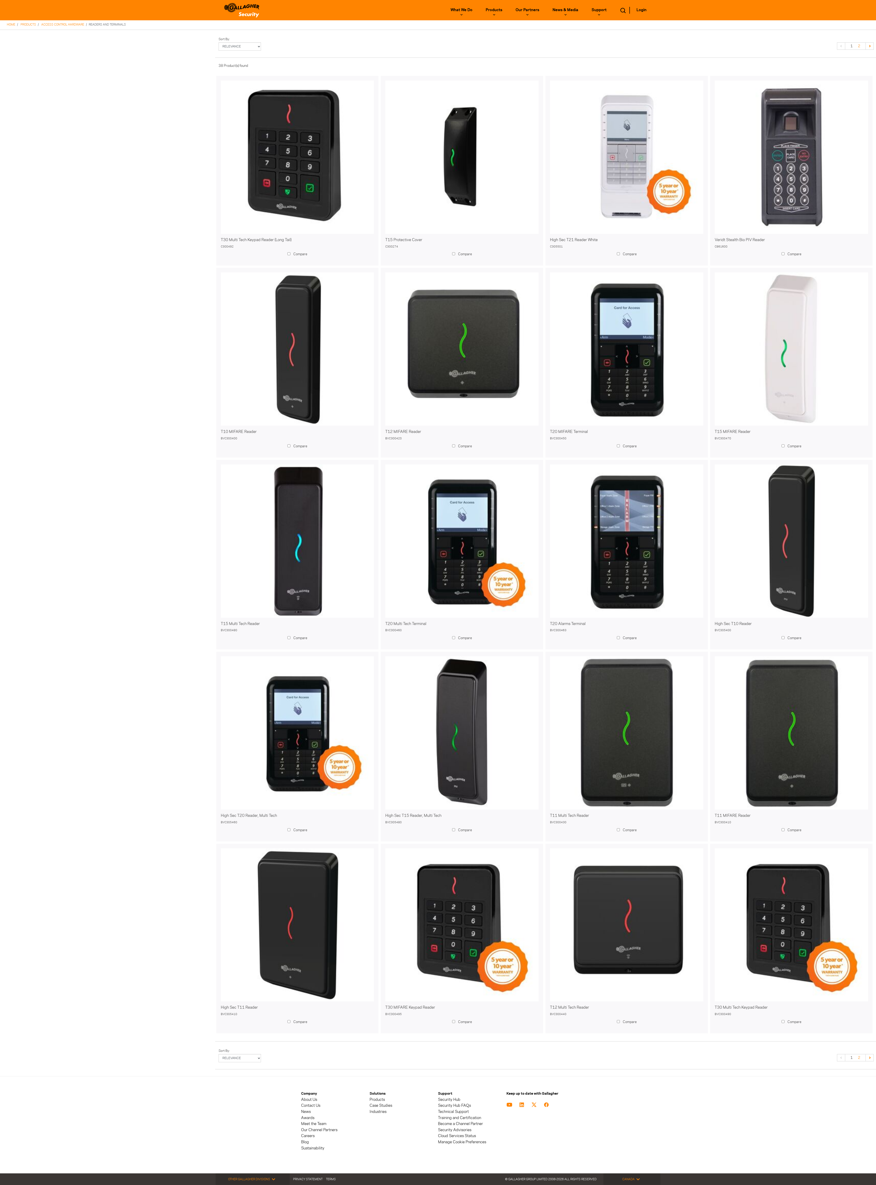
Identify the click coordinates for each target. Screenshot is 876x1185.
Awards (307, 1117)
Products (494, 10)
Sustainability (312, 1148)
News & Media (565, 10)
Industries (378, 1111)
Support (599, 10)
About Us (309, 1099)
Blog (305, 1142)
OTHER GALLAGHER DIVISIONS (249, 1179)
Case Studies (381, 1105)
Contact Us (310, 1105)
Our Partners (527, 10)
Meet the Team (313, 1123)
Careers (308, 1135)
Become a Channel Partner (460, 1123)
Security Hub (449, 1099)
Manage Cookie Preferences (462, 1142)
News (306, 1111)
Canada (628, 1179)
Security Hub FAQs (454, 1105)
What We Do (461, 10)
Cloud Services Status (457, 1135)
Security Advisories (454, 1130)
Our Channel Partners (319, 1130)
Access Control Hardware (62, 24)
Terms (331, 1179)
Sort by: (224, 39)
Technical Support (453, 1111)
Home (11, 24)
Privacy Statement (308, 1179)
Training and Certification (459, 1117)
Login (641, 10)
